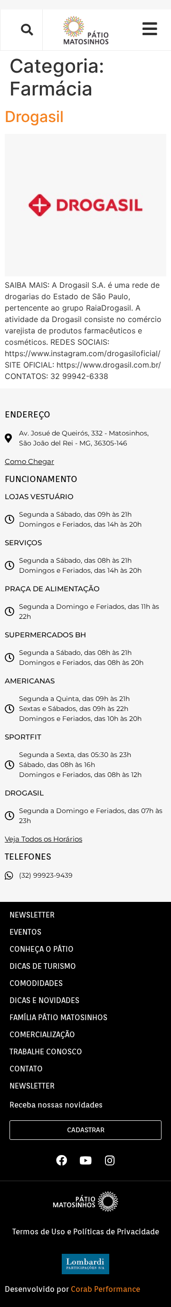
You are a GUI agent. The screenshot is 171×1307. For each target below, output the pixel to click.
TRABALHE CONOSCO (46, 1051)
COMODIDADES (36, 983)
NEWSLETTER (32, 914)
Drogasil (34, 116)
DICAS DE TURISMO (43, 966)
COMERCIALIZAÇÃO (42, 1034)
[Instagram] (110, 1160)
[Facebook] (61, 1160)
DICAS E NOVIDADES (44, 1000)
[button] (27, 30)
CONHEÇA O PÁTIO (42, 949)
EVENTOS (25, 932)
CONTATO (26, 1068)
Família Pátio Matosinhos (58, 1017)
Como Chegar (29, 461)
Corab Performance (105, 1289)
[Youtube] (85, 1160)
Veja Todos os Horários (43, 838)
